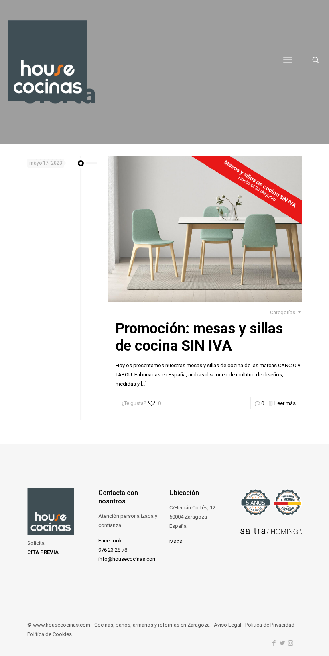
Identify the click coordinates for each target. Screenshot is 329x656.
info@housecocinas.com (127, 559)
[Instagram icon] (291, 643)
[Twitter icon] (282, 643)
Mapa (176, 541)
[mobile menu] (287, 60)
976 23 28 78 (112, 550)
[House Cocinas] (47, 60)
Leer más (285, 403)
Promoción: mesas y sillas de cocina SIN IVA (199, 337)
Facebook (110, 540)
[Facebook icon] (274, 643)
